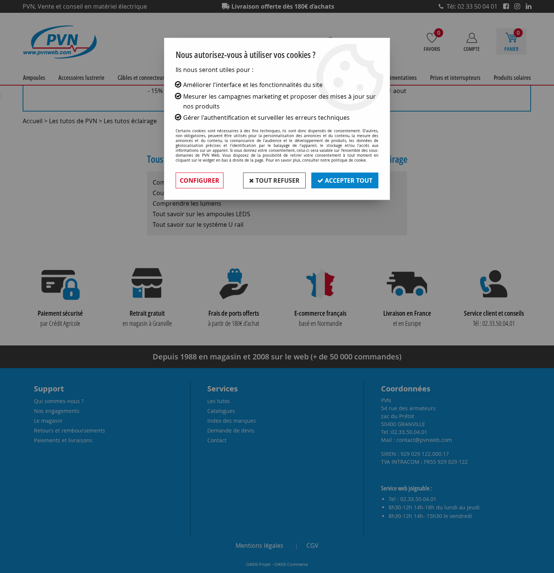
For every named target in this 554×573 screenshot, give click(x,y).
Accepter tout (347, 180)
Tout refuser (277, 180)
